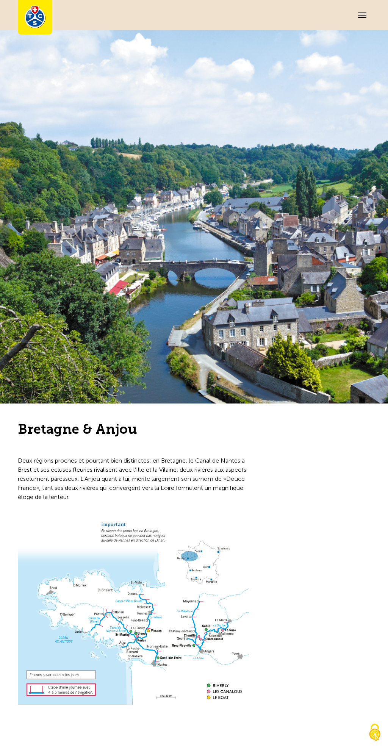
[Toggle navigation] (362, 15)
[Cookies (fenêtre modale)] (374, 733)
